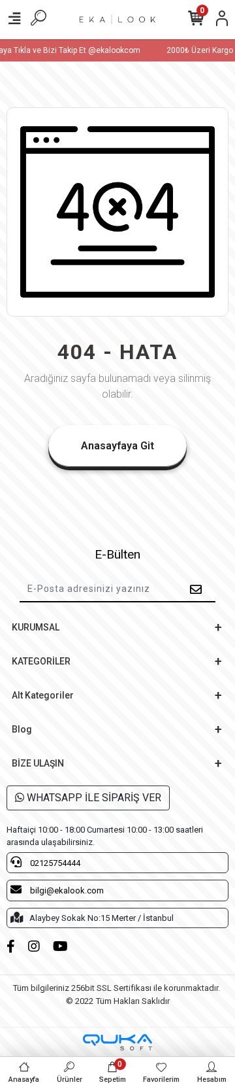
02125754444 (54, 863)
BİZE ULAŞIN (38, 763)
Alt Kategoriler (43, 695)
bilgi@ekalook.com (66, 890)
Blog (22, 729)
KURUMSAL (35, 627)
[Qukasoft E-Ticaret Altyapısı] (117, 1042)
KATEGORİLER (41, 661)
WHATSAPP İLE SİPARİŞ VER (92, 797)
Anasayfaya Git (117, 446)
